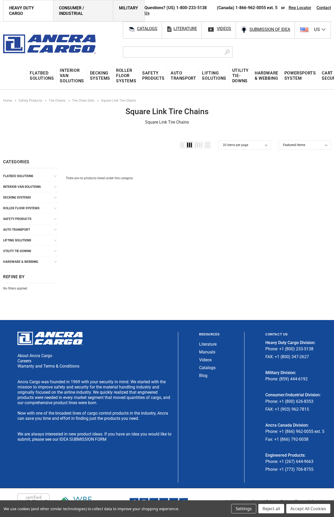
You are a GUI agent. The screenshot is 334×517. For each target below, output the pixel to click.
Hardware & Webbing (20, 262)
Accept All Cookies (308, 509)
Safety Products (17, 219)
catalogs (147, 28)
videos (224, 28)
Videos (205, 359)
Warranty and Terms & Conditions (48, 366)
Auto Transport (16, 229)
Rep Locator (300, 7)
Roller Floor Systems (21, 208)
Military (128, 7)
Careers (24, 360)
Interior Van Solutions (22, 187)
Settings (244, 509)
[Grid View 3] (189, 145)
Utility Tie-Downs (17, 251)
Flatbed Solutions (18, 176)
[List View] (207, 145)
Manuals (207, 352)
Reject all (271, 509)
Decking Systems (17, 197)
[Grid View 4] (198, 145)
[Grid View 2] (182, 145)
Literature (208, 344)
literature (185, 28)
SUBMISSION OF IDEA (269, 29)
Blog (203, 375)
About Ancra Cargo (34, 355)
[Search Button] (227, 52)
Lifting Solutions (17, 240)
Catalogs (207, 367)
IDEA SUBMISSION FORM (82, 439)
